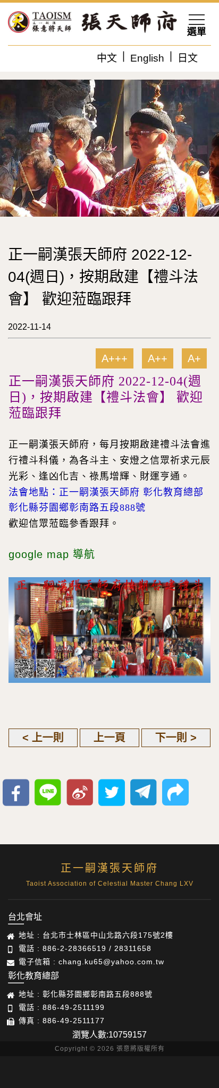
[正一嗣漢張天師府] (40, 24)
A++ (157, 358)
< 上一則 (43, 737)
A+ (194, 358)
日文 (188, 58)
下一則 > (176, 737)
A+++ (115, 358)
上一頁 (109, 737)
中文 (107, 58)
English (147, 58)
